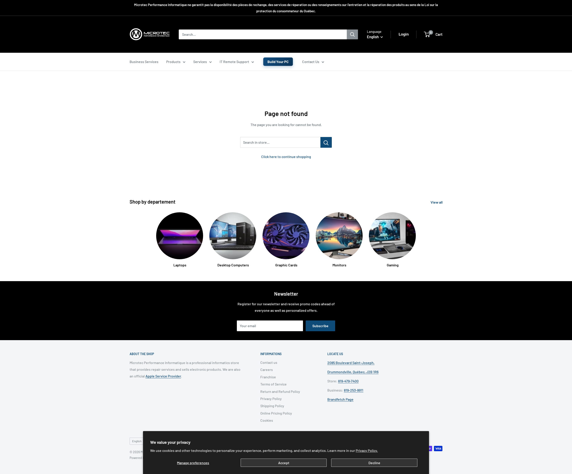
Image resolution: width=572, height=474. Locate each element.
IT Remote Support (234, 61)
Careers (266, 369)
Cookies (266, 420)
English (136, 441)
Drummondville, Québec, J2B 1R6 (353, 372)
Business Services (144, 61)
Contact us (268, 362)
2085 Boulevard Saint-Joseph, (350, 362)
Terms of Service (273, 384)
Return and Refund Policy (280, 391)
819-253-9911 (353, 390)
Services (200, 61)
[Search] (352, 34)
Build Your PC (278, 61)
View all (437, 202)
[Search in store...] (326, 142)
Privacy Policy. (367, 450)
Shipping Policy (272, 406)
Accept (283, 463)
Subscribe (320, 326)
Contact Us (310, 61)
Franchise (268, 377)
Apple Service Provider (163, 376)
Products (173, 61)
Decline (374, 463)
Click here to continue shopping (286, 156)
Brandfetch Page (340, 399)
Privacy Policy (271, 398)
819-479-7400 (348, 381)
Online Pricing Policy (276, 413)
